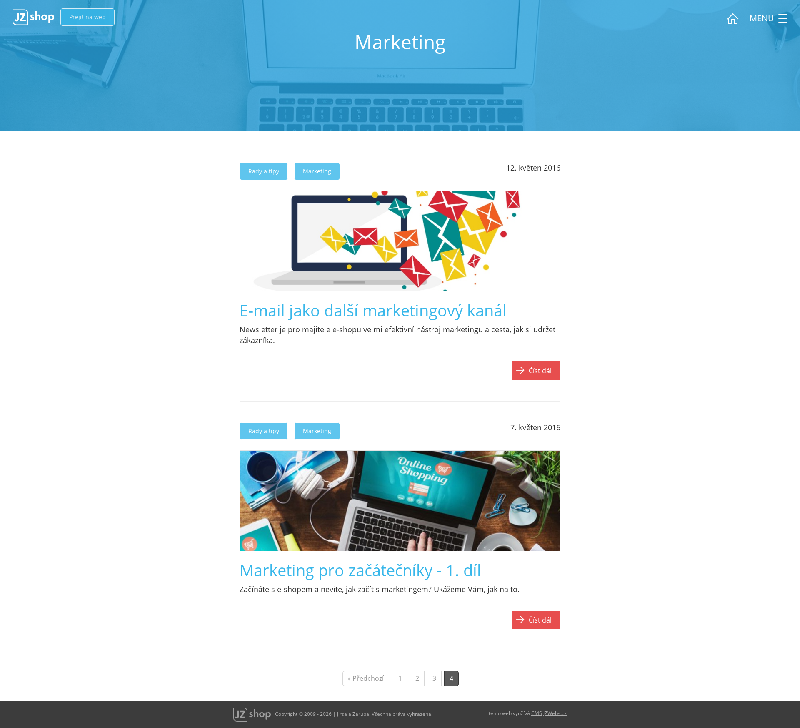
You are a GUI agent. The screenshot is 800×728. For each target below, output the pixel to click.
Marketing (317, 171)
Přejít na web (87, 17)
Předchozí (366, 677)
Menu (763, 18)
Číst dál (540, 370)
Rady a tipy (263, 171)
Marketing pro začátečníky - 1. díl (360, 570)
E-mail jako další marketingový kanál (373, 310)
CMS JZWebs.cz (549, 713)
